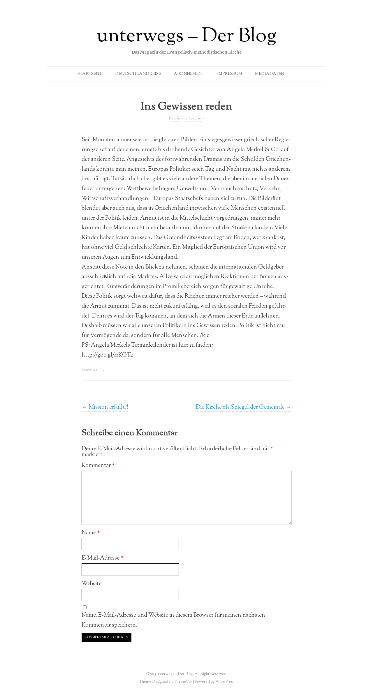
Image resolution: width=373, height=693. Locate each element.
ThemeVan (183, 682)
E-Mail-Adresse (102, 558)
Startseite (90, 74)
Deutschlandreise (138, 74)
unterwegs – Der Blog (186, 36)
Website (91, 584)
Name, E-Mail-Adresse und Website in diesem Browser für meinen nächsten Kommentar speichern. (173, 620)
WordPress (224, 682)
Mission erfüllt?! (105, 407)
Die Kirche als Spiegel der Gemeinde (243, 407)
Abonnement (189, 74)
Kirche (175, 118)
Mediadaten (269, 74)
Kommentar (98, 465)
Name (91, 533)
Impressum (229, 74)
